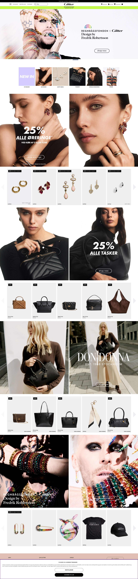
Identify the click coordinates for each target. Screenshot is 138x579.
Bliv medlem (115, 558)
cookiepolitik (74, 566)
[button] (111, 4)
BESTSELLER (23, 4)
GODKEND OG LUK (69, 574)
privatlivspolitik (62, 566)
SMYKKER (29, 4)
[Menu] (11, 4)
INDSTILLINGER (69, 570)
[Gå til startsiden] (69, 4)
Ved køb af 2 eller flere (69, 8)
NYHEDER (15, 4)
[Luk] (2, 187)
